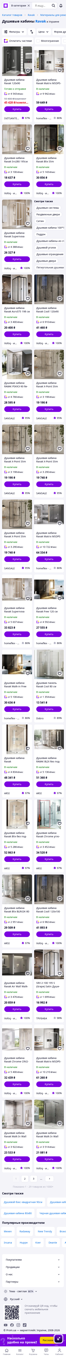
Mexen (8, 1231)
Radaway (25, 1231)
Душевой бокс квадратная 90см (23, 1202)
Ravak (31, 15)
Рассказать (49, 1340)
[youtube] (6, 1325)
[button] (17, 109)
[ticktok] (25, 1325)
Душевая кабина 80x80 (18, 1213)
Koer (38, 1242)
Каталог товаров (12, 15)
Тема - (18, 1291)
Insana (8, 1242)
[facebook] (12, 1325)
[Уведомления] (61, 6)
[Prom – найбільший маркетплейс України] (5, 5)
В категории (18, 5)
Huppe (24, 1242)
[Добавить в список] (28, 70)
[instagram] (18, 1325)
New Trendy (45, 1231)
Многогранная (50, 40)
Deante (53, 1242)
